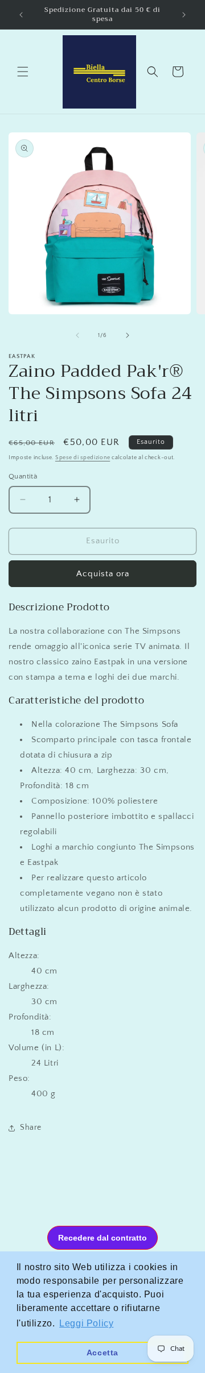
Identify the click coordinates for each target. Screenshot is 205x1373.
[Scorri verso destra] (127, 335)
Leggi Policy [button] (86, 1323)
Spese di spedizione (82, 458)
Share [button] (31, 1127)
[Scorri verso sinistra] (77, 335)
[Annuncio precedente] (21, 14)
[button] (22, 71)
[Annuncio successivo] (183, 14)
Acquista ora (102, 574)
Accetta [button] (102, 1352)
